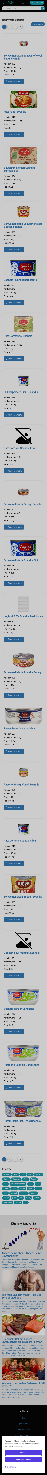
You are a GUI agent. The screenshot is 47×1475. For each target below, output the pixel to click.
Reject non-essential (23, 1459)
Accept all (23, 1452)
